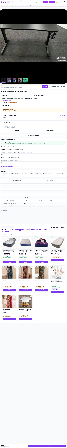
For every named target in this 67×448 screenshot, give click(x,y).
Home (1, 8)
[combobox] (33, 2)
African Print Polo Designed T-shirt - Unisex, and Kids (25, 310)
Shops (16, 5)
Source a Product (38, 5)
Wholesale (22, 5)
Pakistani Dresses (6, 280)
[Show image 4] (20, 80)
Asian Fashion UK (6, 309)
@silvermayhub (8, 122)
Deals (12, 5)
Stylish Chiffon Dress (39, 280)
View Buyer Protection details (7, 166)
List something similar (54, 86)
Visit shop (17, 130)
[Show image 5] (25, 80)
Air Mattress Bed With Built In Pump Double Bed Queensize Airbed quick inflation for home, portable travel (25, 251)
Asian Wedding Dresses (24, 280)
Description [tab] (50, 180)
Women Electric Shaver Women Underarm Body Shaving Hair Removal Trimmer (56, 281)
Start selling (45, 86)
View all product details (6, 100)
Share (64, 86)
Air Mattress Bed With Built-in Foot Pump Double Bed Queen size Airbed (41, 251)
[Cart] (65, 2)
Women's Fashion (8, 8)
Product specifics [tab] (17, 180)
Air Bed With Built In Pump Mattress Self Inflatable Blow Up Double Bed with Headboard (9, 251)
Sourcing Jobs (29, 5)
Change (63, 115)
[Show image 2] (9, 80)
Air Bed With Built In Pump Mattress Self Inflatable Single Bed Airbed (57, 251)
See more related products (57, 227)
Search (45, 1)
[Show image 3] (14, 80)
